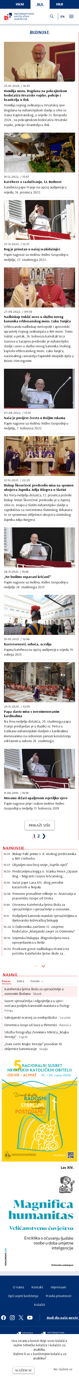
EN (63, 16)
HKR (59, 4)
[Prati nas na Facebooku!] (3, 1317)
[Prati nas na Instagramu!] (12, 1317)
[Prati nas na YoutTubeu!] (29, 1317)
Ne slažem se (63, 1369)
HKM (20, 4)
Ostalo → (37, 981)
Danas (6, 981)
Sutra (20, 981)
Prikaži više (39, 825)
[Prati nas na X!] (21, 1317)
